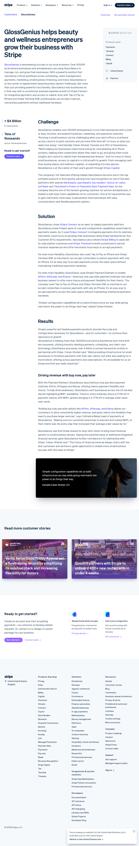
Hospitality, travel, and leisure (85, 742)
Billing (40, 692)
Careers (109, 737)
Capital (41, 696)
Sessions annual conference (118, 696)
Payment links (44, 745)
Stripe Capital (111, 167)
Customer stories (113, 685)
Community (110, 692)
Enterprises (77, 681)
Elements (42, 719)
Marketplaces (78, 715)
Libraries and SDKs (80, 812)
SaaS (74, 726)
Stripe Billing (108, 239)
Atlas (40, 685)
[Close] (134, 831)
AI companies (78, 730)
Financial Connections (48, 723)
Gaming (75, 738)
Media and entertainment (83, 749)
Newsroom (110, 741)
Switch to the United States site (85, 839)
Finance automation (81, 704)
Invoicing (42, 730)
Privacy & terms (112, 700)
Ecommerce (77, 696)
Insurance (76, 745)
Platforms (76, 723)
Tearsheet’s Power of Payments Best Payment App (84, 186)
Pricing (80, 5)
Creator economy (80, 734)
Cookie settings (112, 718)
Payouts (42, 753)
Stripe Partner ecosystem (84, 782)
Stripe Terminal (82, 243)
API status (76, 805)
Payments (43, 749)
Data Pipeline (44, 715)
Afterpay (52, 276)
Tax (40, 768)
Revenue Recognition (48, 761)
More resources (112, 722)
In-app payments (80, 711)
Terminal (42, 772)
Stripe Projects (79, 816)
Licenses (109, 711)
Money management (81, 719)
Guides (108, 681)
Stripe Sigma (44, 764)
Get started (13, 639)
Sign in (107, 5)
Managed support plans (116, 763)
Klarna (66, 276)
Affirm (41, 276)
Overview (105, 14)
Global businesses (80, 707)
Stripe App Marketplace (83, 779)
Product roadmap (113, 733)
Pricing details (79, 633)
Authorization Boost (47, 688)
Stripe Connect (69, 224)
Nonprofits (77, 753)
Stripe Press (111, 744)
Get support (111, 759)
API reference (112, 636)
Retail (74, 764)
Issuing (41, 734)
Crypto (41, 711)
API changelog (78, 808)
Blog (107, 688)
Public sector (78, 761)
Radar (40, 757)
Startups (76, 685)
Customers (10, 14)
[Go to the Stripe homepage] (8, 677)
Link (40, 738)
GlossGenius (11, 64)
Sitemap (109, 714)
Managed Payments (47, 742)
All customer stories (124, 14)
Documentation (79, 797)
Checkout (42, 700)
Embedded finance (80, 700)
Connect (42, 707)
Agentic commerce (81, 688)
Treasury (42, 776)
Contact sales (124, 5)
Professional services (82, 757)
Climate (41, 704)
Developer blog (79, 820)
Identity (41, 726)
